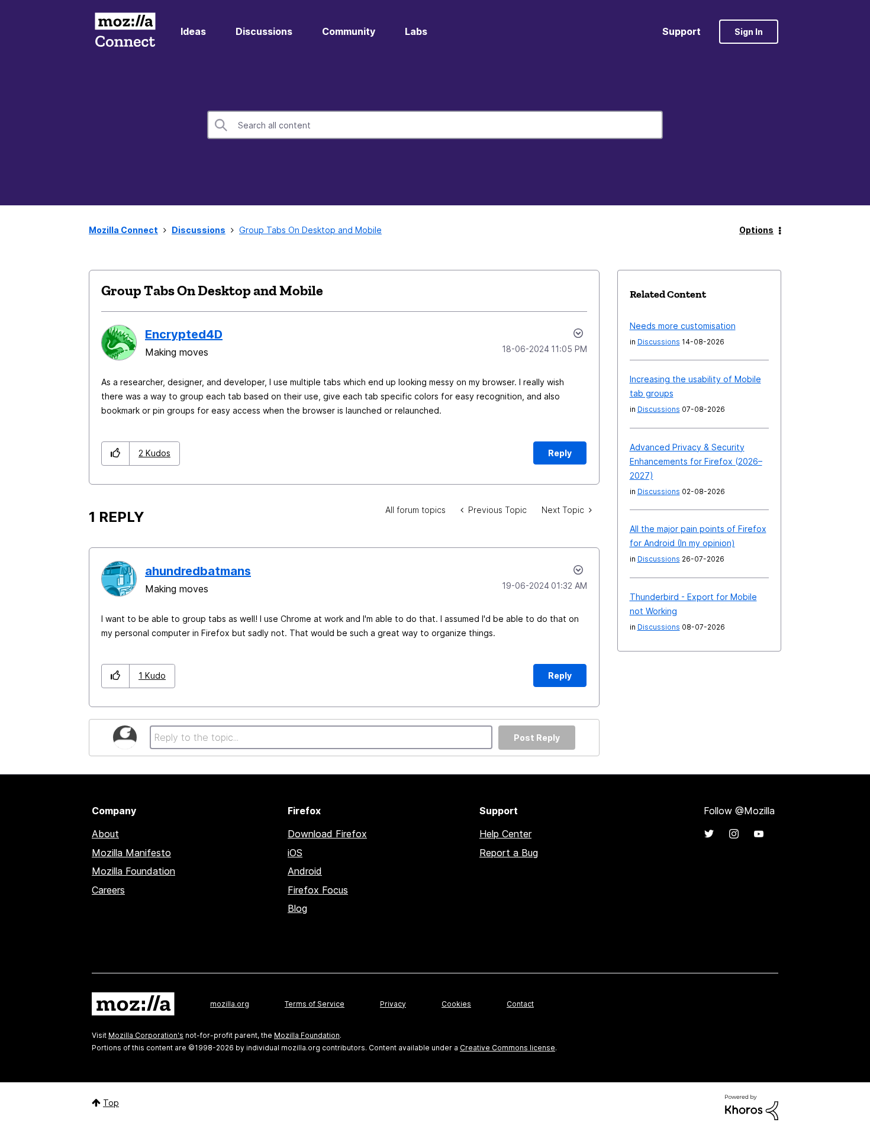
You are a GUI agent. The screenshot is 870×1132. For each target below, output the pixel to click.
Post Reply (537, 738)
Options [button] (756, 230)
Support (681, 31)
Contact (520, 1003)
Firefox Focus (318, 890)
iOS (295, 853)
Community (348, 31)
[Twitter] (709, 833)
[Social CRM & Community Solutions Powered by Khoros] (751, 1106)
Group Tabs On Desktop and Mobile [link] (310, 230)
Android (305, 871)
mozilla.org (229, 1003)
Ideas (193, 31)
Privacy (393, 1003)
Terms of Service (314, 1003)
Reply (560, 453)
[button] (116, 453)
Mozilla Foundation (133, 871)
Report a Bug (508, 853)
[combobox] (435, 125)
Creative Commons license (507, 1047)
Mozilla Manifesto (131, 853)
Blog (297, 908)
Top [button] (111, 1103)
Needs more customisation (683, 326)
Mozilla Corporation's (145, 1035)
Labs (416, 31)
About (105, 834)
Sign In (748, 32)
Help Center (505, 834)
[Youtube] (758, 833)
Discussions (264, 31)
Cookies (456, 1003)
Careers (108, 890)
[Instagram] (734, 833)
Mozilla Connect (125, 31)
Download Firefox (327, 834)
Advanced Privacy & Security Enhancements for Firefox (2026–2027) (696, 461)
